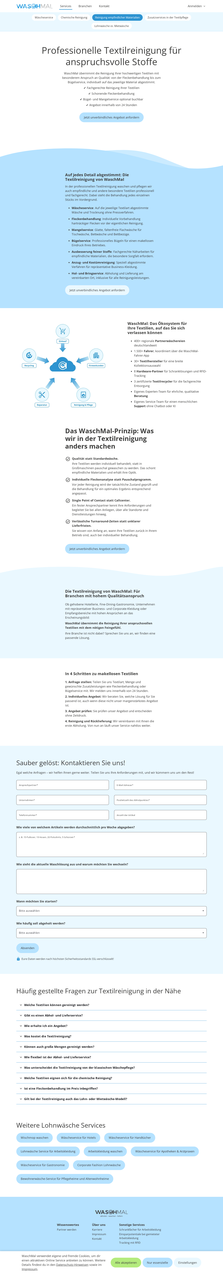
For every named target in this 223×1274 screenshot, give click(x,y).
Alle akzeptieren (126, 1263)
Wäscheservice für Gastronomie (43, 1165)
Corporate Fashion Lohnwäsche (99, 1165)
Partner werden (66, 1229)
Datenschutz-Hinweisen (72, 1265)
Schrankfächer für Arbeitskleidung (140, 1229)
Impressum (29, 1269)
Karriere (97, 1229)
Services (65, 6)
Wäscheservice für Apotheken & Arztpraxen (164, 1151)
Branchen (85, 6)
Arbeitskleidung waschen (105, 1151)
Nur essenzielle (157, 1263)
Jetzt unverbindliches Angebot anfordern (111, 117)
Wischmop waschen (34, 1138)
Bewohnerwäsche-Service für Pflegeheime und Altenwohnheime (65, 1179)
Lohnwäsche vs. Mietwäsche (111, 26)
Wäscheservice (44, 17)
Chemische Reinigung (74, 17)
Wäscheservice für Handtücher (130, 1138)
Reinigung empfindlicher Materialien (117, 17)
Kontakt (104, 6)
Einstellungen (187, 1263)
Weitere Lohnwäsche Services (60, 1125)
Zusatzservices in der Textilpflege (168, 17)
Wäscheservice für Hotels (78, 1138)
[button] (111, 1005)
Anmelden (195, 6)
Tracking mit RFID (130, 1242)
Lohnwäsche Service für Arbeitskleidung (48, 1151)
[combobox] (160, 800)
